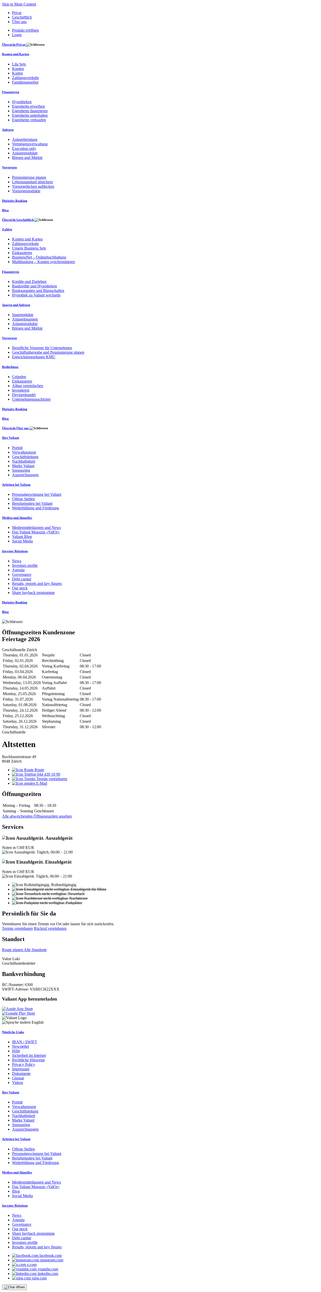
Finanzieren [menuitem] (10, 92)
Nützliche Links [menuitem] (13, 1032)
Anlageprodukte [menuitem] (25, 153)
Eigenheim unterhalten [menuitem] (30, 115)
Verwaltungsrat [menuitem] (24, 452)
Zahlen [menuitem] (7, 229)
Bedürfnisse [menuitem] (10, 367)
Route (39, 770)
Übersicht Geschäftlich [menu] (18, 220)
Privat (16, 13)
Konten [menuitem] (18, 69)
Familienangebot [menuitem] (25, 82)
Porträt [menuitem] (17, 448)
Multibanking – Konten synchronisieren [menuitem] (43, 262)
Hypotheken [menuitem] (22, 102)
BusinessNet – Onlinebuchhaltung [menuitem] (39, 257)
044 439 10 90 (48, 774)
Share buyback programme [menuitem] (33, 592)
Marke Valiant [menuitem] (23, 466)
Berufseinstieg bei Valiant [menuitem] (32, 503)
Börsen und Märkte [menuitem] (27, 157)
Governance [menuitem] (21, 574)
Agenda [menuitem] (18, 570)
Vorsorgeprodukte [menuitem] (26, 191)
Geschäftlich (22, 17)
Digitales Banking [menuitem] (14, 201)
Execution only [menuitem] (24, 148)
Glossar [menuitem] (18, 1078)
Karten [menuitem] (17, 73)
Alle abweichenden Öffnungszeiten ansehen (37, 816)
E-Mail (41, 783)
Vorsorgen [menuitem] (9, 167)
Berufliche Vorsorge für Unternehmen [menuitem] (42, 348)
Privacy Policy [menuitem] (23, 1064)
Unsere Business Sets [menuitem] (29, 248)
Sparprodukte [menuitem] (22, 315)
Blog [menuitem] (5, 210)
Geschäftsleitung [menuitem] (25, 457)
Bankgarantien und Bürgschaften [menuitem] (38, 290)
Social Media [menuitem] (22, 541)
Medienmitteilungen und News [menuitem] (36, 527)
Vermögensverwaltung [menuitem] (30, 144)
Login (17, 35)
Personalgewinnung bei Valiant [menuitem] (36, 494)
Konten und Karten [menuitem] (15, 54)
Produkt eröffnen (25, 30)
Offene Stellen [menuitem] (23, 499)
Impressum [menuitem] (20, 1069)
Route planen (13, 950)
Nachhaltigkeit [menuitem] (23, 461)
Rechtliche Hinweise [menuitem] (28, 1060)
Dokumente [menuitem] (21, 1073)
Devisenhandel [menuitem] (24, 395)
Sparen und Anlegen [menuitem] (16, 305)
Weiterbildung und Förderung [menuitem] (35, 508)
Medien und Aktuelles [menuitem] (17, 518)
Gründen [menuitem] (19, 377)
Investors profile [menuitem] (25, 565)
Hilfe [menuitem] (16, 1051)
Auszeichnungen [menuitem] (25, 475)
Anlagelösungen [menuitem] (25, 319)
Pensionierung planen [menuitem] (29, 177)
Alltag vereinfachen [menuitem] (27, 386)
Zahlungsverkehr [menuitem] (25, 78)
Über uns (19, 22)
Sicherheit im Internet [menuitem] (29, 1055)
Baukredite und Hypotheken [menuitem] (34, 286)
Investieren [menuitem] (20, 390)
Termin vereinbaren (51, 779)
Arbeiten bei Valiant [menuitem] (16, 484)
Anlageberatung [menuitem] (24, 139)
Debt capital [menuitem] (21, 579)
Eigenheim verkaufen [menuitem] (29, 120)
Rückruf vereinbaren (50, 928)
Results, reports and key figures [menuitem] (37, 583)
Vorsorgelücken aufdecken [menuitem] (33, 186)
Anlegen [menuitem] (8, 130)
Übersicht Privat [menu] (14, 44)
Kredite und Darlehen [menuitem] (29, 281)
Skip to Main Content (19, 4)
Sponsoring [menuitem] (21, 470)
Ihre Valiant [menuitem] (10, 438)
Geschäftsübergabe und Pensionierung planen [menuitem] (48, 352)
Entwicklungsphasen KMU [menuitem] (33, 357)
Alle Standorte (35, 950)
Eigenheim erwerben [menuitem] (28, 106)
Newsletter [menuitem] (20, 1046)
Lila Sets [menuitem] (19, 64)
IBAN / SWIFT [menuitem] (24, 1042)
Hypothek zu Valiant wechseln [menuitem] (36, 295)
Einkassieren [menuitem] (22, 253)
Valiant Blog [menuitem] (22, 536)
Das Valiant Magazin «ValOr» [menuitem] (36, 532)
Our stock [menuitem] (20, 588)
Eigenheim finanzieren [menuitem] (30, 111)
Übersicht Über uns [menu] (16, 428)
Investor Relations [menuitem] (15, 551)
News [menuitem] (16, 561)
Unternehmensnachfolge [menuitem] (31, 399)
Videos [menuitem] (17, 1082)
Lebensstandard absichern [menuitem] (32, 182)
